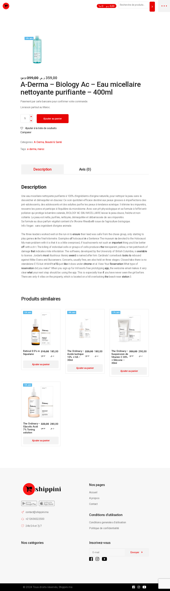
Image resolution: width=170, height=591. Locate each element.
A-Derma (39, 142)
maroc (41, 149)
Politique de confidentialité (104, 528)
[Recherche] (152, 6)
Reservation (116, 263)
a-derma (31, 149)
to (130, 255)
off (23, 247)
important (117, 242)
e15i (56, 263)
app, (107, 268)
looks (125, 255)
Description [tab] (42, 169)
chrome (88, 263)
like (66, 263)
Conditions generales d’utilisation (107, 522)
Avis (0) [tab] (85, 169)
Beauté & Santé (53, 142)
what (30, 272)
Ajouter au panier (52, 118)
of (71, 238)
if (103, 272)
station (125, 276)
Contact (93, 504)
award (72, 255)
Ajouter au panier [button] (41, 364)
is (116, 238)
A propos (94, 498)
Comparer (25, 132)
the (102, 247)
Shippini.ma (65, 587)
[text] (64, 104)
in (36, 238)
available (142, 251)
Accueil (93, 492)
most (46, 255)
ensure (76, 234)
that (33, 251)
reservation (27, 268)
